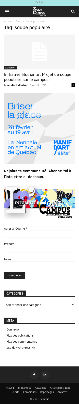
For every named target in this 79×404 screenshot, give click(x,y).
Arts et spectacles (60, 387)
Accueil (8, 21)
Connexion (13, 329)
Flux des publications (20, 335)
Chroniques (29, 392)
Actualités (10, 67)
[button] (6, 11)
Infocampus (24, 387)
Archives (62, 392)
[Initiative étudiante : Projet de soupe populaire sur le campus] (39, 52)
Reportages (47, 392)
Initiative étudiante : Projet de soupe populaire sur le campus (37, 77)
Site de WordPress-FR (20, 347)
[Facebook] (34, 375)
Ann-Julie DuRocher (15, 84)
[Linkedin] (45, 375)
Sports (15, 392)
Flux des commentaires (21, 341)
